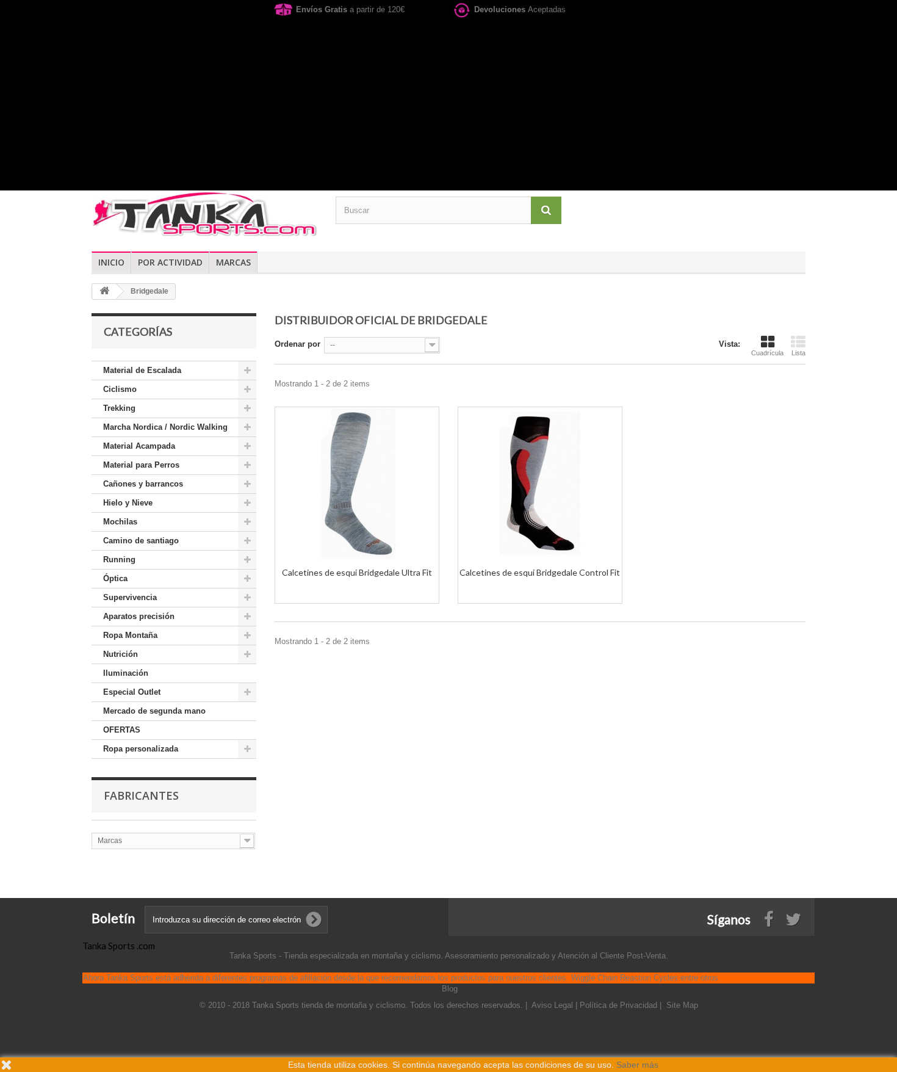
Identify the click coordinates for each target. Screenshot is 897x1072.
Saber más (637, 1065)
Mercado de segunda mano (154, 710)
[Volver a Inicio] (104, 291)
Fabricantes (141, 795)
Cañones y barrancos (143, 483)
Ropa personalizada (140, 748)
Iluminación (125, 673)
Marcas (233, 262)
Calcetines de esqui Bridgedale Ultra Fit (357, 572)
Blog (450, 988)
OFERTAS (121, 729)
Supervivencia (130, 597)
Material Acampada (139, 446)
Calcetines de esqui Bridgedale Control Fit (539, 572)
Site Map (682, 1005)
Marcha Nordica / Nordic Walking (165, 427)
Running (119, 559)
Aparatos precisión (139, 616)
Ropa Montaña (130, 635)
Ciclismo (120, 389)
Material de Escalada (142, 370)
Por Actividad (170, 262)
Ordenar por (297, 344)
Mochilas (120, 521)
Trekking (119, 408)
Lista (798, 353)
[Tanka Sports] (204, 213)
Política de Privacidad (620, 1005)
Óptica (115, 578)
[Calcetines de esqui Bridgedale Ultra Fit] (357, 483)
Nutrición (120, 654)
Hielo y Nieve (128, 502)
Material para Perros (141, 464)
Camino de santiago (141, 540)
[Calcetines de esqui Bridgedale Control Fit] (540, 483)
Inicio (111, 262)
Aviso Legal (553, 1005)
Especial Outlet (131, 692)
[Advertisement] (448, 105)
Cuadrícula (767, 353)
